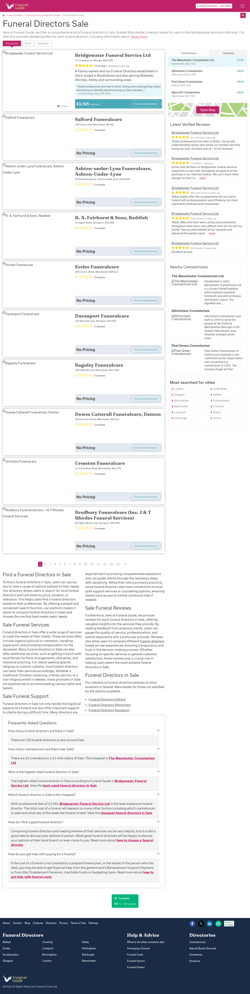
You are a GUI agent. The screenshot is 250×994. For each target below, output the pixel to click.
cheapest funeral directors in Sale (126, 813)
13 (104, 564)
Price (28, 43)
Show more (139, 36)
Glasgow (179, 394)
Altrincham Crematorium (191, 311)
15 (117, 564)
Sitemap (93, 923)
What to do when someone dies (145, 942)
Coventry (218, 406)
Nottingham (219, 388)
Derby (216, 418)
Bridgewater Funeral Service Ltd (85, 804)
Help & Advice (143, 935)
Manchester (181, 406)
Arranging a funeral (138, 948)
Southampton (221, 400)
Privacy (63, 923)
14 (111, 564)
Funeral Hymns (136, 960)
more (202, 178)
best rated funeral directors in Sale (70, 785)
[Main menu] (242, 6)
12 (98, 564)
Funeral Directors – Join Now (214, 5)
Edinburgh (180, 418)
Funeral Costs (135, 954)
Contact (17, 923)
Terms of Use (78, 923)
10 (85, 564)
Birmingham (181, 400)
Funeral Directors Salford (107, 699)
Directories (202, 935)
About (6, 923)
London (178, 388)
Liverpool (179, 412)
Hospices (194, 960)
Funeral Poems (136, 967)
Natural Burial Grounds (202, 948)
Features (38, 923)
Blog (27, 923)
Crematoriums (197, 942)
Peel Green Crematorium (191, 345)
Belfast (216, 394)
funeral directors (152, 641)
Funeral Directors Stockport (109, 710)
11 (91, 564)
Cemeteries (195, 954)
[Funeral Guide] (4, 15)
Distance (43, 43)
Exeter (216, 412)
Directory (51, 923)
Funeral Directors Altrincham (110, 705)
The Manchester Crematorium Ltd (198, 276)
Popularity (12, 43)
